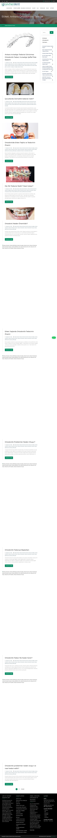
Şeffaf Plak (18, 803)
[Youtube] (7, 1)
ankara (15, 62)
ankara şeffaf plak (23, 104)
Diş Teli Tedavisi (45, 71)
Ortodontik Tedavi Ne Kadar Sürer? (18, 658)
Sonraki (22, 789)
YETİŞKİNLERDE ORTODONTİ (21, 808)
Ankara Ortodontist (11, 65)
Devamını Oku (8, 76)
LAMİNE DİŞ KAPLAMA (20, 819)
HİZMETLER (15, 8)
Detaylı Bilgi (32, 829)
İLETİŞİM (52, 8)
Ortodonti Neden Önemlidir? (16, 223)
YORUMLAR (42, 8)
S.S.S (38, 8)
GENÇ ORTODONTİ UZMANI (21, 832)
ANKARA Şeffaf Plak (20, 822)
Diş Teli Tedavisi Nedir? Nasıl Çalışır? (19, 186)
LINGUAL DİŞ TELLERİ (20, 805)
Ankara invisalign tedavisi (19, 64)
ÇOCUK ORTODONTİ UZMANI (21, 830)
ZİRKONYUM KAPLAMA (20, 820)
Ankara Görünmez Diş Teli (26, 62)
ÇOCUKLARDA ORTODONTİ (21, 807)
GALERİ (33, 8)
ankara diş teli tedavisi (23, 188)
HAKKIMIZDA (9, 8)
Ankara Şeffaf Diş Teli (28, 65)
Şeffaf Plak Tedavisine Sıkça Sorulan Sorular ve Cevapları (46, 78)
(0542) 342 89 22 (49, 806)
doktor (9, 66)
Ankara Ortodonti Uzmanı (12, 149)
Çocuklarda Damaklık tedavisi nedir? (19, 99)
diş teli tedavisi (28, 191)
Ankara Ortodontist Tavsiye (19, 65)
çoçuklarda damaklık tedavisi (31, 104)
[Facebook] (2, 1)
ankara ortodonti (27, 64)
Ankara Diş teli (19, 62)
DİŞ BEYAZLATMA (19, 815)
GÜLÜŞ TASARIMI (19, 813)
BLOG (47, 8)
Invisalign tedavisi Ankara (18, 66)
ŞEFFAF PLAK (18, 798)
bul (7, 66)
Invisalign (12, 66)
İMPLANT (18, 817)
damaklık (6, 105)
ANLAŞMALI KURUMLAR (25, 8)
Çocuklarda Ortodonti (20, 150)
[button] (54, 338)
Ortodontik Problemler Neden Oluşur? (20, 442)
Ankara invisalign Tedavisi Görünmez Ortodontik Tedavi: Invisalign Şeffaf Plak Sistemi (20, 57)
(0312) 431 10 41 (47, 1)
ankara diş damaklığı (17, 101)
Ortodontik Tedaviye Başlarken (17, 550)
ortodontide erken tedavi (28, 150)
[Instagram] (4, 1)
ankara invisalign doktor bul (9, 64)
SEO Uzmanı (53, 836)
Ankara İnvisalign (34, 62)
